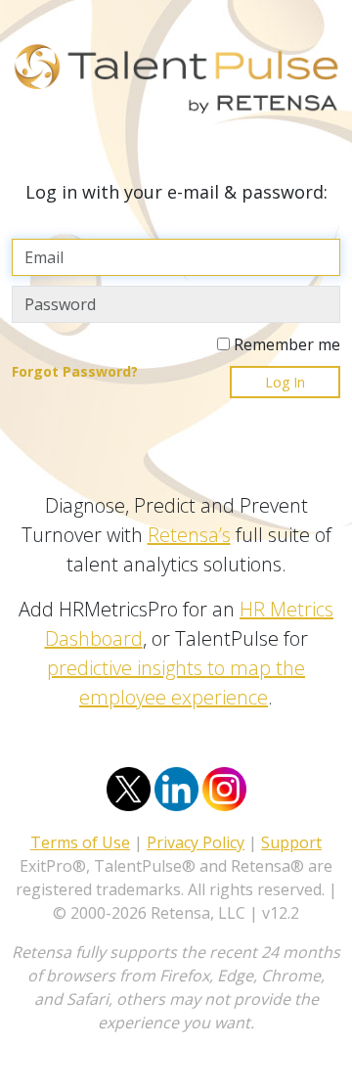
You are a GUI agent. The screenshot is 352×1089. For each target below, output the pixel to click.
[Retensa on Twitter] (129, 787)
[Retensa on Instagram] (224, 787)
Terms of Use (80, 842)
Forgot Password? (75, 371)
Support (291, 842)
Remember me (285, 344)
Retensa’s (189, 535)
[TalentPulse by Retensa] (176, 84)
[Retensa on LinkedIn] (176, 787)
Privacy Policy (195, 842)
